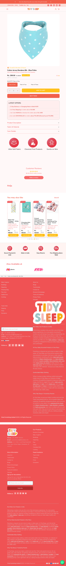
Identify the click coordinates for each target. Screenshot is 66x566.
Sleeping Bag (5, 289)
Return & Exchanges (12, 465)
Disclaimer (4, 313)
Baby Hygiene (5, 282)
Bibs (5, 276)
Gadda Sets (4, 294)
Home (2, 276)
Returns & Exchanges (39, 292)
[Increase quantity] (17, 91)
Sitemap (35, 299)
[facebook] (48, 5)
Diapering (4, 287)
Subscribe (20, 488)
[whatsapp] (59, 5)
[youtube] (57, 5)
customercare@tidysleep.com (20, 440)
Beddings (3, 285)
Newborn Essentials (38, 432)
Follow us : (4, 345)
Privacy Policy (37, 297)
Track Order (4, 306)
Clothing (3, 297)
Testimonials (36, 287)
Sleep (34, 444)
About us (35, 282)
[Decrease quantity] (9, 91)
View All (56, 197)
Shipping (3, 308)
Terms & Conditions (38, 294)
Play (34, 442)
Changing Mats (37, 447)
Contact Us (36, 289)
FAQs (2, 311)
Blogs (34, 285)
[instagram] (51, 5)
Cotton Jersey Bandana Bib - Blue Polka (15, 276)
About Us (9, 455)
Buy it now (33, 96)
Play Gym (4, 292)
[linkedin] (54, 5)
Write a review (33, 177)
